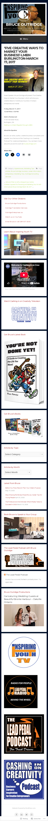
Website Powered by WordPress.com (23, 808)
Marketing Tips (29, 168)
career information (34, 171)
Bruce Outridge (24, 24)
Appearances (18, 168)
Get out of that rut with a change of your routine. (20, 182)
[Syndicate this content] (5, 575)
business (25, 171)
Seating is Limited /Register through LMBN (18, 125)
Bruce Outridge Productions (15, 203)
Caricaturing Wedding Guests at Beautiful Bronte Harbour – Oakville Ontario (22, 599)
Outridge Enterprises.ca (14, 212)
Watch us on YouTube (13, 217)
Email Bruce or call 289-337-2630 (17, 221)
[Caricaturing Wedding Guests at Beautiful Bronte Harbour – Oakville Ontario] (24, 626)
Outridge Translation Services (16, 208)
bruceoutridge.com (30, 144)
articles (7, 171)
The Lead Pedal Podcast (17, 575)
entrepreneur (9, 174)
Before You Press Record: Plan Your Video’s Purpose (23, 488)
